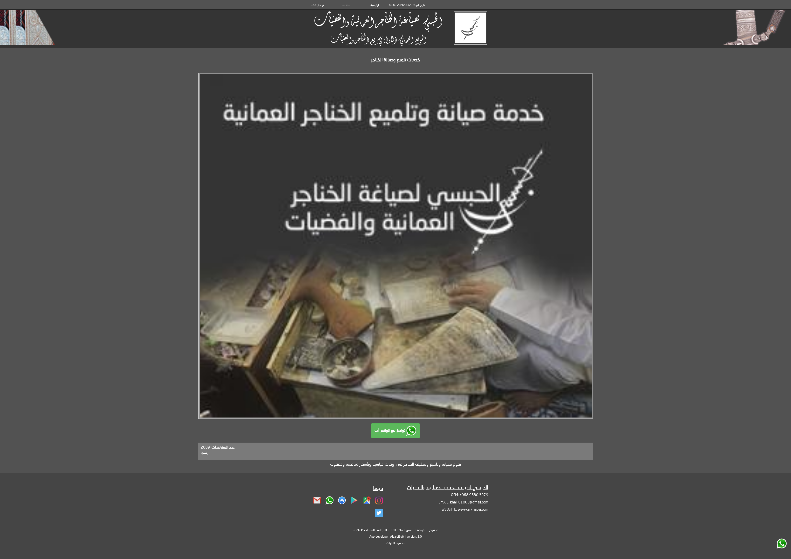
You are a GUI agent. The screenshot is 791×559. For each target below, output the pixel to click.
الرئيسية (374, 5)
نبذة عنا (346, 5)
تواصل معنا (317, 5)
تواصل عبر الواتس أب (390, 431)
